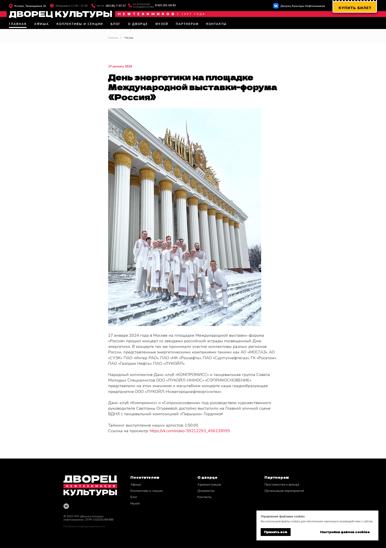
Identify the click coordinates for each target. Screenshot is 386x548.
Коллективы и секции (80, 24)
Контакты (216, 24)
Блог (115, 24)
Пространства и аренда (281, 484)
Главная (18, 24)
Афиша (41, 24)
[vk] (66, 506)
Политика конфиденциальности (84, 526)
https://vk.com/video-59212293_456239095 (190, 431)
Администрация (209, 484)
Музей (161, 24)
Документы (205, 491)
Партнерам (187, 24)
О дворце (138, 24)
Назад (129, 37)
